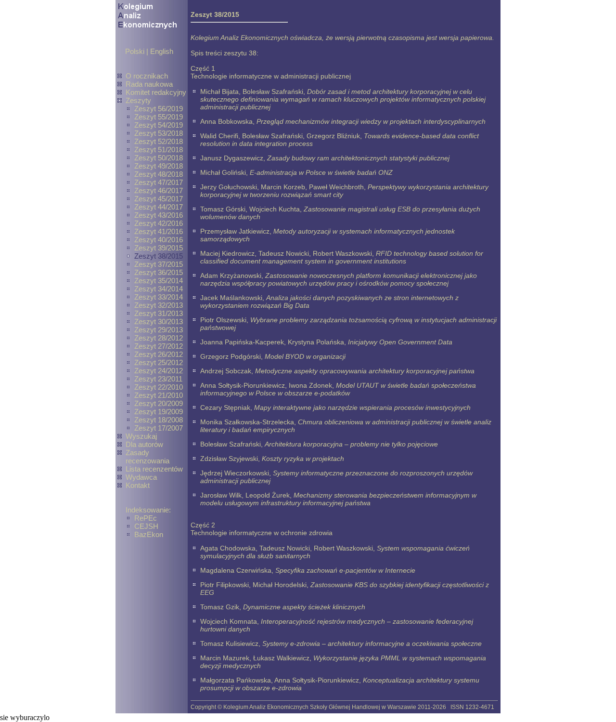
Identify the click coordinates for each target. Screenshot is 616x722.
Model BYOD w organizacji (305, 356)
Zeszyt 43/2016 (158, 215)
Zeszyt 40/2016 (158, 240)
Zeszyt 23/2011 (158, 379)
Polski (134, 51)
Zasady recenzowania (147, 456)
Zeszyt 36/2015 (158, 272)
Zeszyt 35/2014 (158, 280)
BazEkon (148, 534)
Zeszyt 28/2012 (158, 338)
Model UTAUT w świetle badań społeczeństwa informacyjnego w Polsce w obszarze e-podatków (338, 389)
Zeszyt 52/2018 (158, 141)
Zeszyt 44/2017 (158, 207)
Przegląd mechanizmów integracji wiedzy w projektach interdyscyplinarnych (371, 121)
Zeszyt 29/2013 (158, 330)
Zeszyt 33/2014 (158, 297)
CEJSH (146, 526)
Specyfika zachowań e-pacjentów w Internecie (345, 570)
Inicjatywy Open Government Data (400, 342)
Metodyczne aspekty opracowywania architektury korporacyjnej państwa (365, 371)
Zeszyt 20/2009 (158, 403)
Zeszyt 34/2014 (158, 289)
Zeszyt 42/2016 (158, 223)
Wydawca (141, 477)
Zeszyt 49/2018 (158, 166)
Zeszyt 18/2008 (158, 420)
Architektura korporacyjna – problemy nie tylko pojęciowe (351, 444)
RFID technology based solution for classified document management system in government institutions (341, 257)
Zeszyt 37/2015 (158, 264)
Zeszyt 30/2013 (158, 321)
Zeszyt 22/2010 (158, 387)
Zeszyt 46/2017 (158, 190)
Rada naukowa (149, 84)
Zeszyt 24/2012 (158, 371)
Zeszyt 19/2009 (158, 411)
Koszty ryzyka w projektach (303, 458)
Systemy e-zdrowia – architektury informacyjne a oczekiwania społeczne (372, 643)
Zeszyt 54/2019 (158, 125)
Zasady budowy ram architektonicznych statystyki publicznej (358, 158)
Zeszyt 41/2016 (158, 231)
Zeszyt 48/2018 (158, 174)
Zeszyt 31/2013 (158, 313)
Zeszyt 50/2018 (158, 158)
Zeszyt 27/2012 (158, 346)
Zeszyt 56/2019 (158, 109)
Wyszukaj (141, 436)
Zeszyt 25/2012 (158, 362)
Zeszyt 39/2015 (158, 248)
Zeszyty (138, 100)
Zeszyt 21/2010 (158, 395)
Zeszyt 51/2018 (158, 149)
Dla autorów (144, 444)
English (161, 51)
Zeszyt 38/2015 (158, 256)
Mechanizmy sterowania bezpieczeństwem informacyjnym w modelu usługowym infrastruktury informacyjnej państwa (338, 499)
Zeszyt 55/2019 (158, 117)
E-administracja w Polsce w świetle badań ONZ (321, 172)
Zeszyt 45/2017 (158, 199)
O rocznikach (147, 76)
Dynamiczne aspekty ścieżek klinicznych (304, 607)
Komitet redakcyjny (156, 92)
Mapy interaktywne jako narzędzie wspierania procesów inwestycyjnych (362, 407)
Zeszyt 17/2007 (158, 428)
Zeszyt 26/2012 (158, 354)
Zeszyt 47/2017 (158, 182)
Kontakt (138, 485)
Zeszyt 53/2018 (158, 133)
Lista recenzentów (154, 469)
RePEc (145, 518)
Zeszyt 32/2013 (158, 305)
